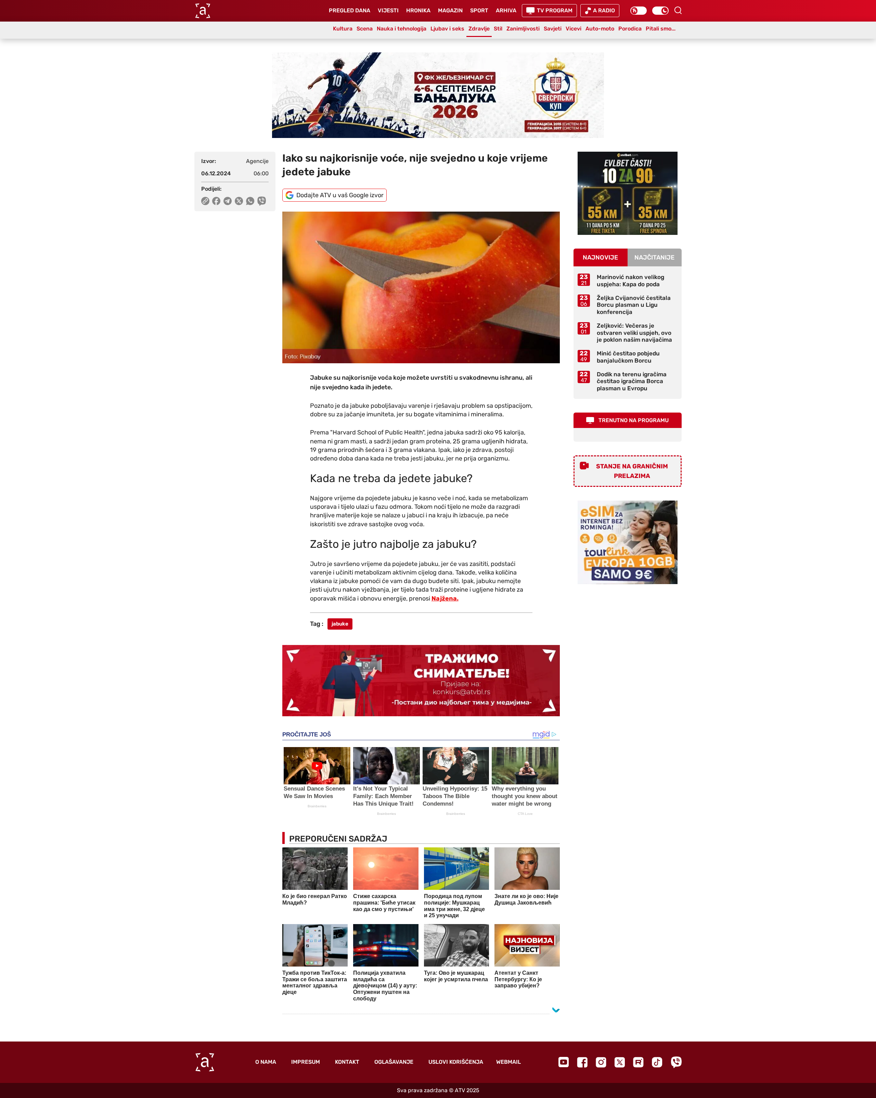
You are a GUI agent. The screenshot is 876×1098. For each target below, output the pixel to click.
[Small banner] (628, 193)
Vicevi (573, 28)
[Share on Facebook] (216, 201)
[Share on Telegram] (227, 201)
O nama (265, 1062)
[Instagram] (601, 1062)
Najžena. (445, 598)
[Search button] (678, 10)
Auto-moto (599, 28)
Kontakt (347, 1062)
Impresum (305, 1062)
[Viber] (676, 1062)
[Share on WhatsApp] (250, 201)
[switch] (638, 11)
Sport (479, 10)
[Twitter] (620, 1062)
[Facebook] (582, 1062)
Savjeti (553, 28)
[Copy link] (205, 201)
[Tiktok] (657, 1062)
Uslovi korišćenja (455, 1062)
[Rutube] (638, 1062)
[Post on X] (239, 201)
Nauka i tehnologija (401, 28)
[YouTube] (563, 1062)
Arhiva (506, 10)
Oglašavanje (393, 1062)
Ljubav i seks (447, 28)
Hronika (418, 10)
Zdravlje (479, 28)
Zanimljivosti (523, 28)
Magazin (450, 10)
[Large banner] (438, 95)
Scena (365, 28)
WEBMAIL (508, 1062)
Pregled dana (349, 10)
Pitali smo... (660, 28)
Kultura (342, 28)
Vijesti (388, 10)
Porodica (630, 28)
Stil (498, 28)
